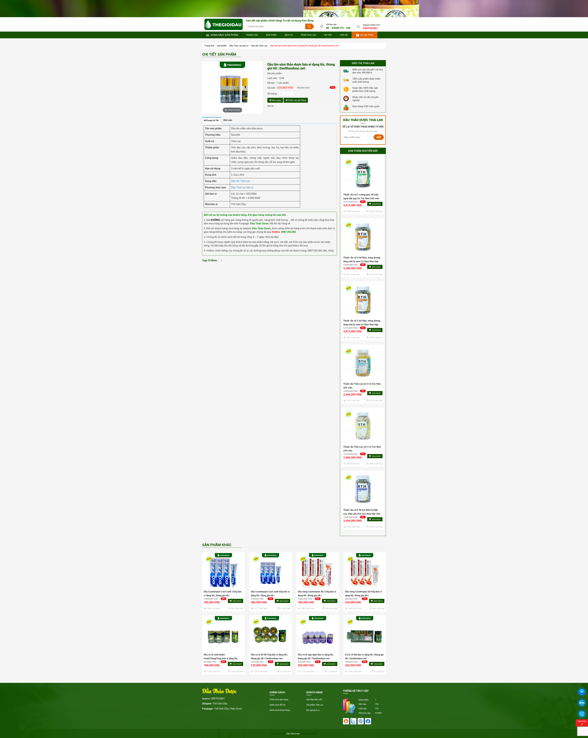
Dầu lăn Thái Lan (259, 45)
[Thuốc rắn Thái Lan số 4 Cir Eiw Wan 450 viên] (363, 274)
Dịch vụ (289, 34)
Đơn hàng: (582, 723)
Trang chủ (252, 34)
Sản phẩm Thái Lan (314, 704)
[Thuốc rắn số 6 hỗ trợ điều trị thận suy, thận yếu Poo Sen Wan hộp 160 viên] (363, 400)
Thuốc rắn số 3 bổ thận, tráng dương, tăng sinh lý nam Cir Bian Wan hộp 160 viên (362, 173)
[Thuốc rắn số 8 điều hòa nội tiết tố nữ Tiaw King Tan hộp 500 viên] (363, 527)
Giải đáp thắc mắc (314, 699)
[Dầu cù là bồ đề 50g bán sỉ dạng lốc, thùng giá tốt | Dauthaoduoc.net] (270, 633)
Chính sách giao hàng (279, 699)
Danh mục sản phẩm (224, 35)
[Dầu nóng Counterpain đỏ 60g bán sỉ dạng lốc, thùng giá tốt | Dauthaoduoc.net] (364, 570)
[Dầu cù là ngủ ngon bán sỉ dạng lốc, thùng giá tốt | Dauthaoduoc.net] (317, 633)
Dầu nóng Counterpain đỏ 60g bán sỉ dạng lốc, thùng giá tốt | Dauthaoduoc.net (363, 595)
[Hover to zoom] (232, 87)
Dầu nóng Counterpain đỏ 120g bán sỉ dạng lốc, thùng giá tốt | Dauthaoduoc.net (317, 595)
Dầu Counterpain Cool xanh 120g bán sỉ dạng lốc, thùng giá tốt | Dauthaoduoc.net (222, 595)
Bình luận (227, 120)
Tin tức (328, 34)
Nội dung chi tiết (211, 120)
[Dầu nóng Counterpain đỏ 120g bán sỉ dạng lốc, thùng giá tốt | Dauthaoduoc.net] (317, 570)
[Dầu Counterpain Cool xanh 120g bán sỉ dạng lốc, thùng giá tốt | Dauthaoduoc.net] (223, 570)
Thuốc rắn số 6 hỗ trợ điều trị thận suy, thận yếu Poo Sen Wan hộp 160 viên (361, 425)
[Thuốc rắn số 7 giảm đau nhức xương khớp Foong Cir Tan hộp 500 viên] (363, 464)
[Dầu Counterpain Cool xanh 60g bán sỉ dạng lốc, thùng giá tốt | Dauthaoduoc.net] (270, 570)
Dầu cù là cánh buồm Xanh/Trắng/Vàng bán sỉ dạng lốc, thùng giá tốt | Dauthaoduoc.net (221, 658)
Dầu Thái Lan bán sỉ (238, 45)
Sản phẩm (222, 45)
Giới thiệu (271, 34)
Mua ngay (276, 100)
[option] (363, 159)
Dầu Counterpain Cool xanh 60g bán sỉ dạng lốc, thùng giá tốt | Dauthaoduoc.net (270, 595)
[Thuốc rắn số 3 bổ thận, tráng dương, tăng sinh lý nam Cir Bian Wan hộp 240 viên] (363, 211)
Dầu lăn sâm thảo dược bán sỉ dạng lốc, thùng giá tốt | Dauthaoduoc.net (304, 45)
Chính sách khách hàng (280, 710)
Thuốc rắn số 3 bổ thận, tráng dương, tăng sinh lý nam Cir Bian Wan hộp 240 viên (362, 236)
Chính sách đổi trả (277, 704)
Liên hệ (344, 34)
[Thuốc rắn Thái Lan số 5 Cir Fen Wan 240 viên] (363, 337)
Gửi (379, 137)
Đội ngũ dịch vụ (313, 710)
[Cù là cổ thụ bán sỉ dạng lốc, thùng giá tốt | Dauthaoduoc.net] (364, 633)
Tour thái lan (308, 34)
